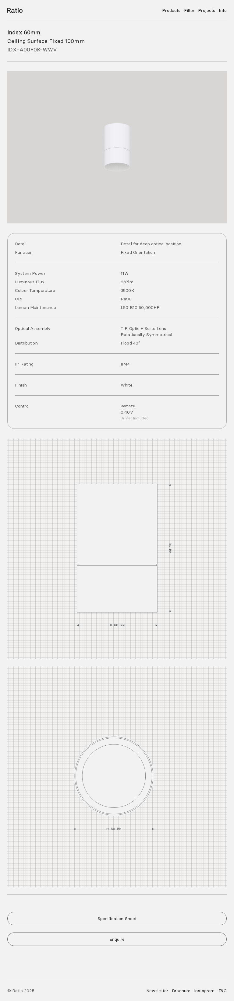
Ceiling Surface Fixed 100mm (46, 40)
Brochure (181, 990)
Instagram (204, 990)
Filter (189, 10)
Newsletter (157, 990)
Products (171, 10)
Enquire (117, 939)
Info (223, 10)
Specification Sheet (117, 918)
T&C (222, 990)
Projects (206, 10)
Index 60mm (23, 32)
